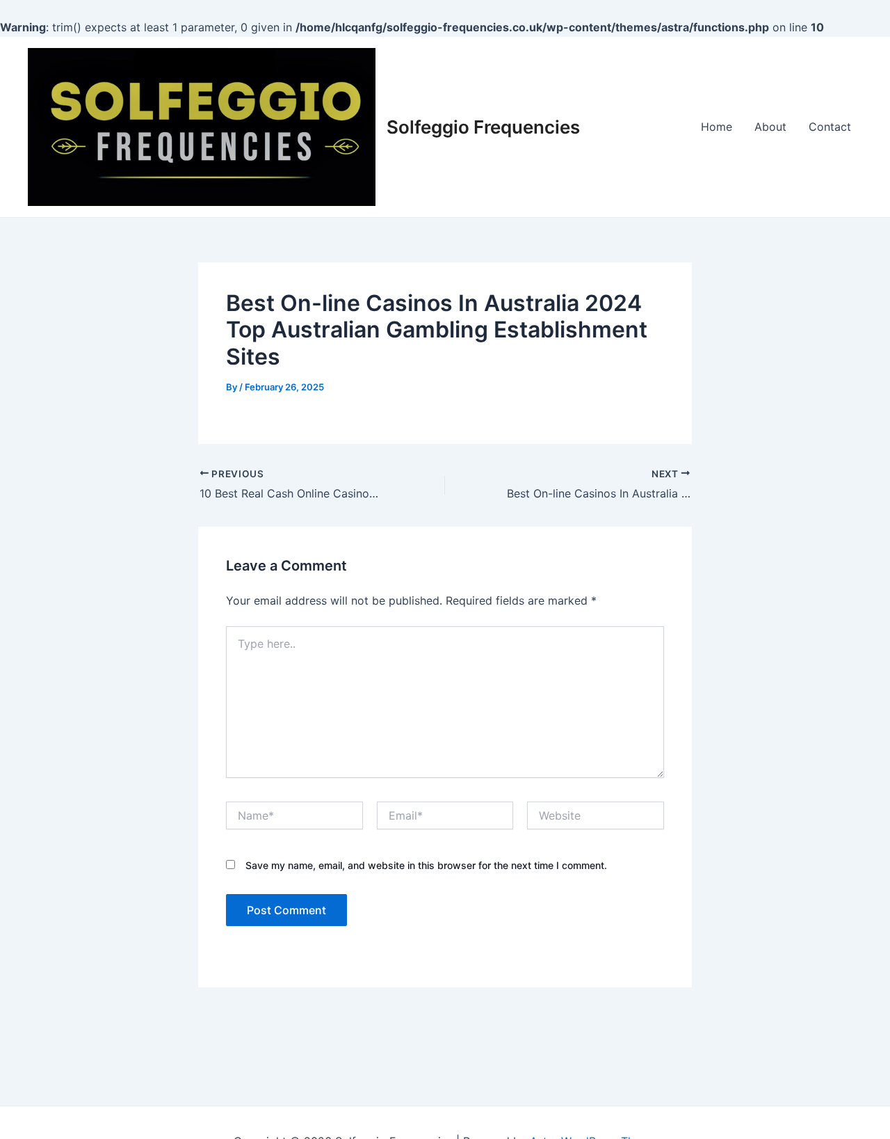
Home (716, 127)
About (770, 127)
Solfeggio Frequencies (483, 127)
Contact (830, 127)
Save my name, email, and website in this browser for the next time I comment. (426, 865)
